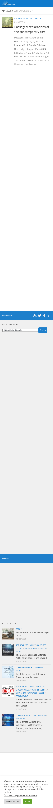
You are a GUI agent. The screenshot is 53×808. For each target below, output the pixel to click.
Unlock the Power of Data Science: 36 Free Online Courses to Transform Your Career (33, 702)
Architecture (21, 18)
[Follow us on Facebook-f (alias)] (44, 315)
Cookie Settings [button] (12, 801)
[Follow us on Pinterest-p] (49, 315)
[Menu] (49, 3)
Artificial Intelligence (26, 645)
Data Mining (29, 648)
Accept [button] (27, 801)
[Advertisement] (26, 188)
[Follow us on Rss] (35, 315)
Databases (41, 648)
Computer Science (24, 668)
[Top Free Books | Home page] (11, 3)
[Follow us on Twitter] (39, 315)
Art (31, 18)
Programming (22, 696)
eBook (38, 18)
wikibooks (20, 718)
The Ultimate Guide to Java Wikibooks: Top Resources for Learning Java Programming (29, 725)
